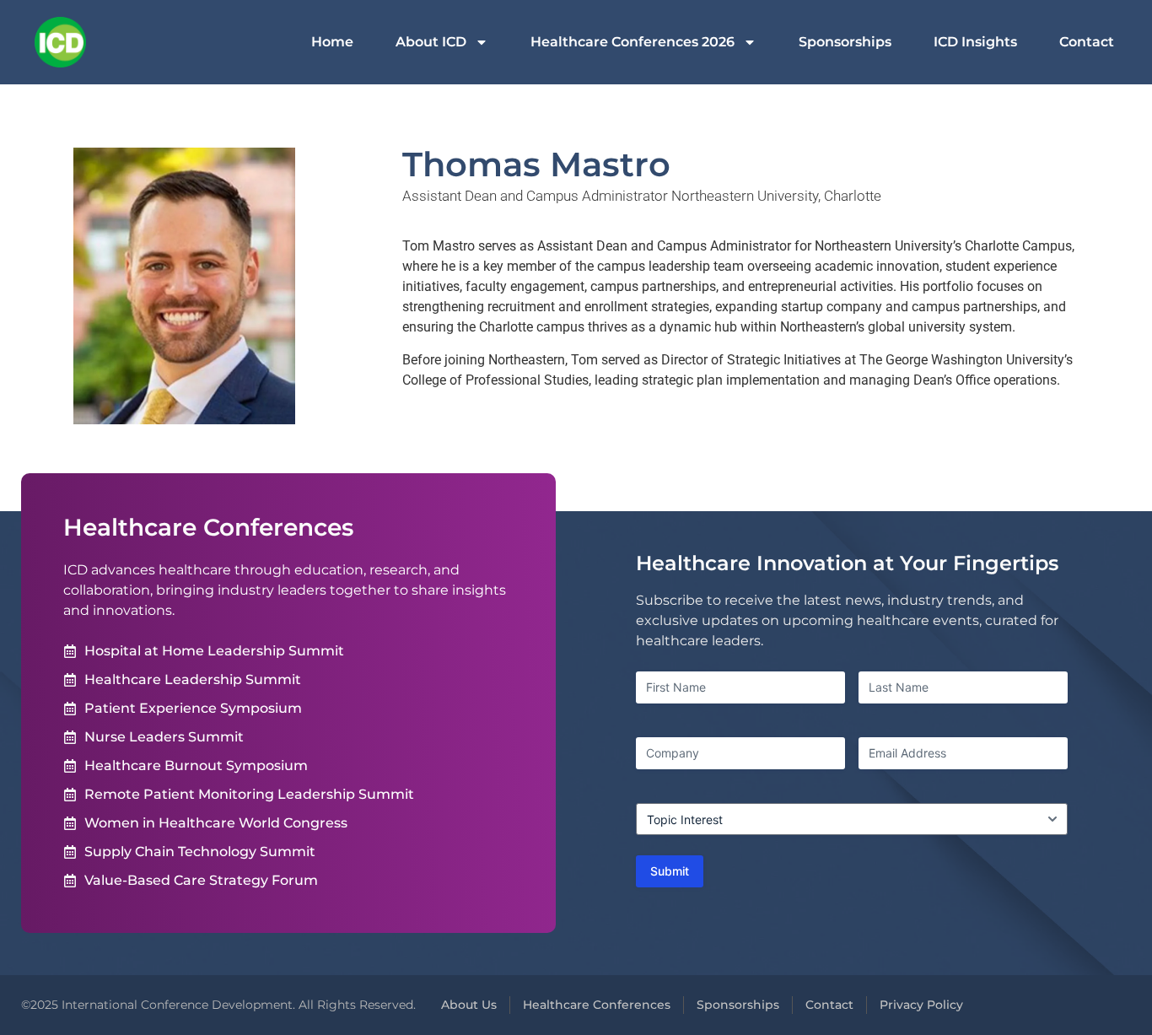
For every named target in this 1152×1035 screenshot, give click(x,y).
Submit (669, 871)
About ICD (431, 42)
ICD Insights (975, 42)
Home (332, 42)
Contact (1086, 42)
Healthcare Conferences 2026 (632, 42)
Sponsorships (845, 42)
